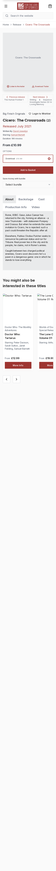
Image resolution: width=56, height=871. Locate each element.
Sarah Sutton (11, 345)
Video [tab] (36, 207)
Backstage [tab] (26, 199)
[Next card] (16, 379)
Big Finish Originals (14, 113)
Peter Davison (21, 342)
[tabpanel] (28, 240)
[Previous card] (6, 379)
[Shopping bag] (50, 6)
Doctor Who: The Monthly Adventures (18, 329)
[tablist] (28, 203)
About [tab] (9, 199)
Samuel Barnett (18, 135)
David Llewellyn (20, 131)
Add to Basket (28, 170)
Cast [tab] (41, 199)
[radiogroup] (28, 159)
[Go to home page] (28, 6)
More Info (18, 365)
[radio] (28, 159)
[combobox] (28, 184)
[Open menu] (6, 6)
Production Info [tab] (16, 207)
